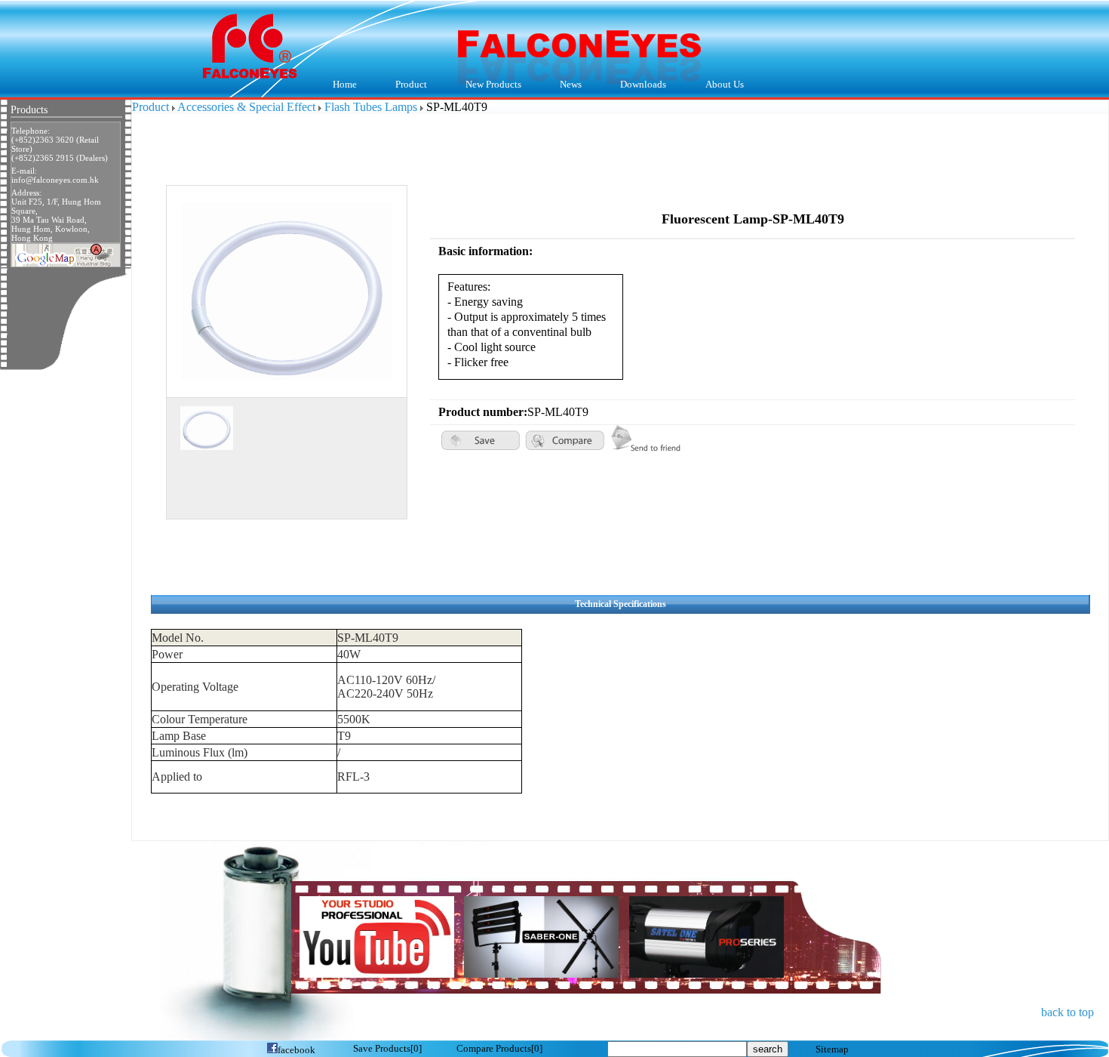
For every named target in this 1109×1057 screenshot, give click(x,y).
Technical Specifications (620, 604)
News (561, 85)
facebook (296, 1050)
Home (345, 84)
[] (387, 1048)
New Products (493, 84)
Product (401, 85)
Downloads (634, 85)
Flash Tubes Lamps (370, 106)
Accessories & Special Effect (246, 106)
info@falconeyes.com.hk (55, 179)
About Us (715, 85)
